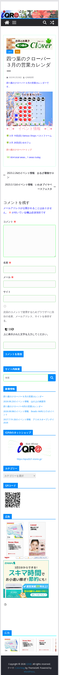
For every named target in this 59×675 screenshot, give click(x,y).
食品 (17, 52)
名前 (7, 262)
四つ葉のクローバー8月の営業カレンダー (23, 406)
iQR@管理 (29, 77)
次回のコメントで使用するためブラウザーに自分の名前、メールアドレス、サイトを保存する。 (28, 316)
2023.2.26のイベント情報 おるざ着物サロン (30, 175)
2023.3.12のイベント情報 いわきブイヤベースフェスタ (28, 187)
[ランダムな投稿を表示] (52, 22)
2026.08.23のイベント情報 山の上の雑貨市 (24, 401)
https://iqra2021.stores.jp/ (29, 459)
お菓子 (10, 52)
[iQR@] (7, 22)
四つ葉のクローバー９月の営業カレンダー (23, 396)
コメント (9, 221)
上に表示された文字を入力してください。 (26, 334)
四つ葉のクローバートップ (19, 149)
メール (8, 277)
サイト (7, 291)
